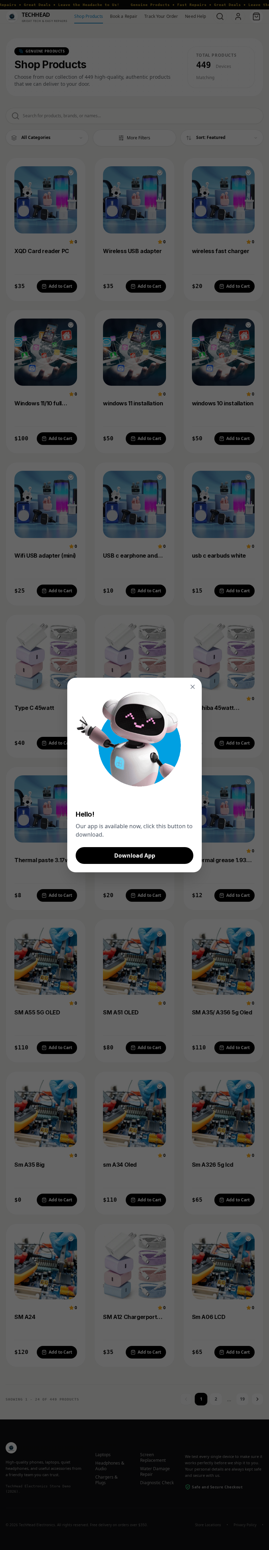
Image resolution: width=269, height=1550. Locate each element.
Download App (134, 855)
